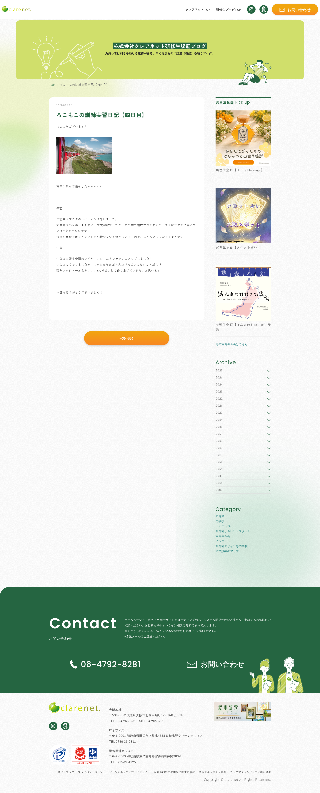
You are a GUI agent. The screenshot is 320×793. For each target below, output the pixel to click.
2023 (219, 391)
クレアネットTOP (198, 9)
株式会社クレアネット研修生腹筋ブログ (160, 46)
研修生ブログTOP (228, 9)
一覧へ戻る (126, 338)
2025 (219, 377)
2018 (219, 427)
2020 (219, 413)
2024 (219, 384)
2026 (219, 370)
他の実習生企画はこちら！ (233, 344)
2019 (219, 420)
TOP (52, 84)
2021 (219, 406)
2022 (219, 398)
